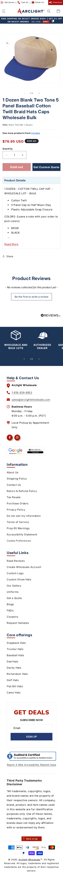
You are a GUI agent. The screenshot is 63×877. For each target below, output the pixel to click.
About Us (12, 472)
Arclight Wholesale (29, 859)
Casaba (35, 133)
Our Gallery (14, 585)
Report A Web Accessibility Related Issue (31, 764)
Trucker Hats (15, 649)
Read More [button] (11, 244)
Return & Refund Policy (22, 491)
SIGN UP (31, 737)
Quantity (8, 148)
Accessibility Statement (22, 534)
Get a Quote (14, 598)
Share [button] (9, 256)
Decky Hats (14, 667)
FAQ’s (10, 610)
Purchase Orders (18, 503)
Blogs (10, 604)
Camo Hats (13, 692)
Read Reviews (16, 560)
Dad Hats (12, 661)
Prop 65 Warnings (18, 528)
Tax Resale (14, 497)
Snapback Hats (16, 642)
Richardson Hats (17, 673)
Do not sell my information (24, 515)
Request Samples (18, 622)
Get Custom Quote (46, 167)
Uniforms (13, 591)
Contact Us (14, 484)
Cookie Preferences (19, 540)
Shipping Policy (17, 478)
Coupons (12, 616)
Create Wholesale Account (24, 567)
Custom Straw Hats (19, 579)
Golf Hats (13, 680)
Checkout (57, 2)
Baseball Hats (15, 655)
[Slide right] (39, 93)
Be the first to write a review (31, 296)
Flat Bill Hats (15, 686)
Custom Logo (15, 573)
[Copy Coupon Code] (52, 21)
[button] (3, 11)
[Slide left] (24, 93)
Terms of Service (18, 522)
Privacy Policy (16, 509)
